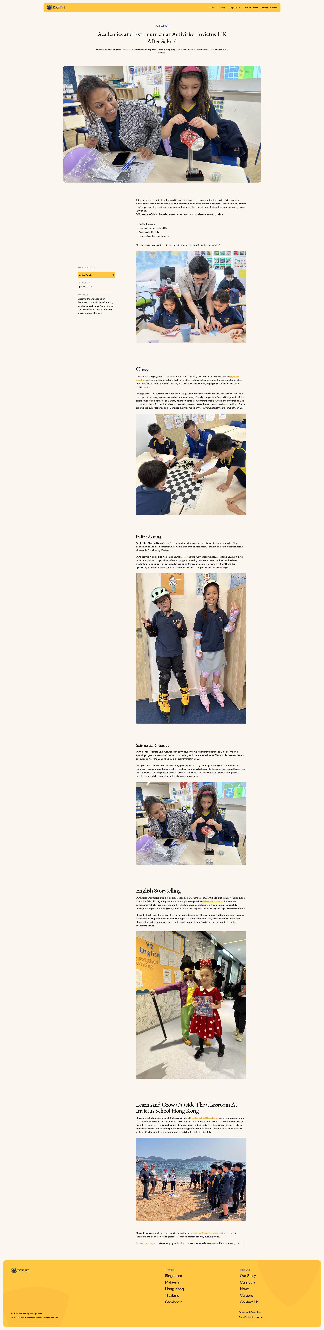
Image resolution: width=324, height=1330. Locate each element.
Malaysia (172, 1282)
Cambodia (173, 1302)
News (255, 7)
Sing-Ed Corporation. (34, 1313)
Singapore (173, 1275)
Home (211, 7)
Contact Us (249, 1302)
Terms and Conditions (250, 1312)
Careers (264, 7)
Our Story (221, 7)
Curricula (247, 7)
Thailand (172, 1295)
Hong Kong (174, 1288)
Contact (273, 7)
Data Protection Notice (250, 1317)
